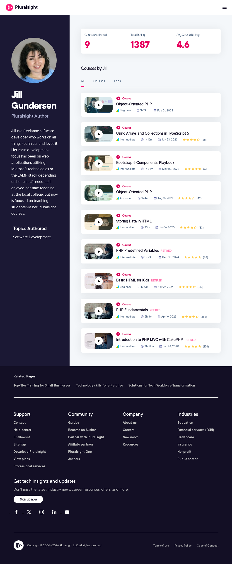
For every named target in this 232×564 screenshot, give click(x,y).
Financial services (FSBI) (195, 430)
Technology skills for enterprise (99, 385)
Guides (73, 422)
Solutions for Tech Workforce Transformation (161, 385)
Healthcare (185, 437)
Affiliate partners (81, 444)
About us (130, 422)
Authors (74, 459)
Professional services (29, 466)
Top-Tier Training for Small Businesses (42, 385)
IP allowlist (22, 437)
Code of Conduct (207, 545)
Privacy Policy (182, 545)
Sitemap (20, 444)
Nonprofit (184, 451)
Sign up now (28, 499)
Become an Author (82, 430)
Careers (128, 430)
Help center (22, 430)
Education (185, 422)
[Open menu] (224, 7)
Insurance (184, 444)
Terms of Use (161, 545)
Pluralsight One (80, 451)
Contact (20, 422)
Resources (130, 444)
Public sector (187, 459)
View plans (22, 459)
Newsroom (130, 437)
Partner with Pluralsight (86, 437)
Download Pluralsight (30, 451)
